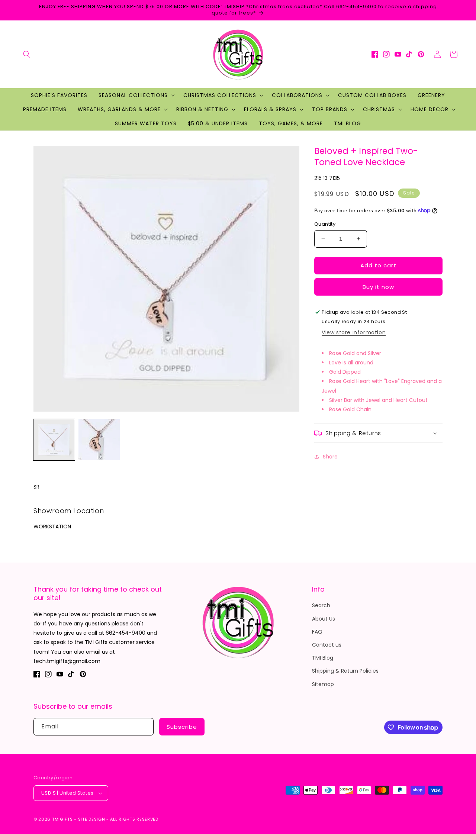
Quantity (324, 224)
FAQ (317, 631)
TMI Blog (322, 657)
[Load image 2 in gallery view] (99, 439)
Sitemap (323, 684)
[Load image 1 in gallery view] (54, 439)
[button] (27, 54)
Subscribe (182, 727)
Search (321, 605)
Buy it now (378, 287)
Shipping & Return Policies (345, 670)
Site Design (91, 819)
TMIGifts (62, 819)
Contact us (326, 644)
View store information (354, 332)
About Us (323, 618)
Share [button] (330, 456)
